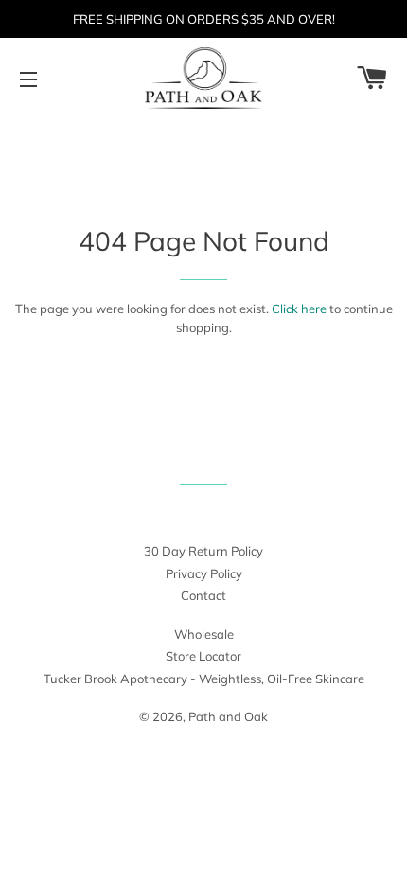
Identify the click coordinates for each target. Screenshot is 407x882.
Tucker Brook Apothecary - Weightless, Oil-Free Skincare (204, 678)
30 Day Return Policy (203, 550)
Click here (299, 308)
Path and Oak (228, 716)
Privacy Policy (204, 573)
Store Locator (203, 655)
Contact (203, 595)
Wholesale (204, 634)
